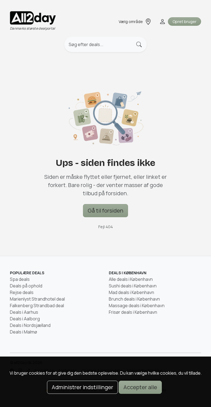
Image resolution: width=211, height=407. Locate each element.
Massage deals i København (137, 306)
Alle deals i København (131, 279)
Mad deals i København (131, 292)
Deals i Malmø (23, 332)
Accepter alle (140, 387)
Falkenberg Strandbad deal (37, 306)
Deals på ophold (26, 286)
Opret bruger (184, 21)
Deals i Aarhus (24, 312)
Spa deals (20, 279)
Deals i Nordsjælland (30, 325)
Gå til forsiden (105, 210)
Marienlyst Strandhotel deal (37, 299)
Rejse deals (22, 292)
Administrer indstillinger (82, 387)
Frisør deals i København (133, 312)
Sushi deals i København (133, 286)
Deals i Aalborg (25, 319)
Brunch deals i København (134, 299)
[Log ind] (162, 21)
